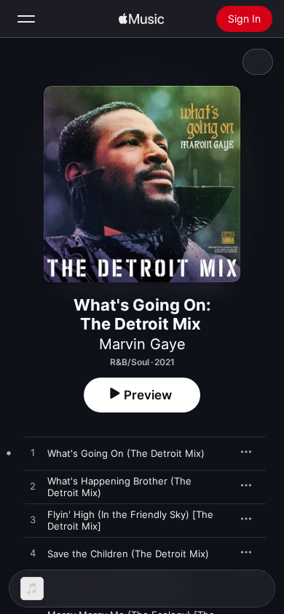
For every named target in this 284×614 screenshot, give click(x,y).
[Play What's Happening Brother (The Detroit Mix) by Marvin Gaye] (32, 486)
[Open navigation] (26, 19)
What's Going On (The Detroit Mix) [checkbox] (126, 453)
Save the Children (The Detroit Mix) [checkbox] (128, 553)
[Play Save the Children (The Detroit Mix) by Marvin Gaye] (32, 553)
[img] (141, 18)
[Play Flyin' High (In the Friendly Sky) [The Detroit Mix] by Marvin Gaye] (32, 520)
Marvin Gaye (142, 344)
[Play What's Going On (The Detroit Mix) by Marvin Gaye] (32, 453)
